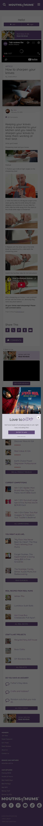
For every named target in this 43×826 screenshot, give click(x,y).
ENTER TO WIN (21, 432)
